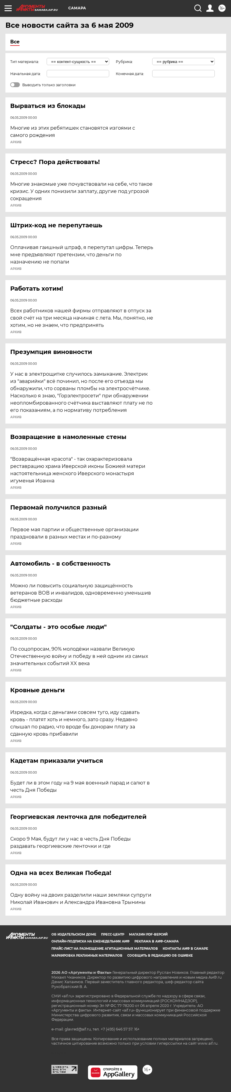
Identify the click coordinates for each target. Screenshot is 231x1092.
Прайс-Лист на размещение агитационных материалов (104, 949)
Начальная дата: (25, 73)
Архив (15, 142)
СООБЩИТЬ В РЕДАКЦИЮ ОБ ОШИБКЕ (160, 956)
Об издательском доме (73, 934)
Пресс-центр (112, 934)
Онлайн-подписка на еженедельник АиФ (90, 941)
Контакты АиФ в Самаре (185, 949)
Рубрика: (124, 61)
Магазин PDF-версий (148, 934)
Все (15, 42)
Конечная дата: (130, 73)
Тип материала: (24, 61)
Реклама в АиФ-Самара (156, 941)
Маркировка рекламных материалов (86, 956)
